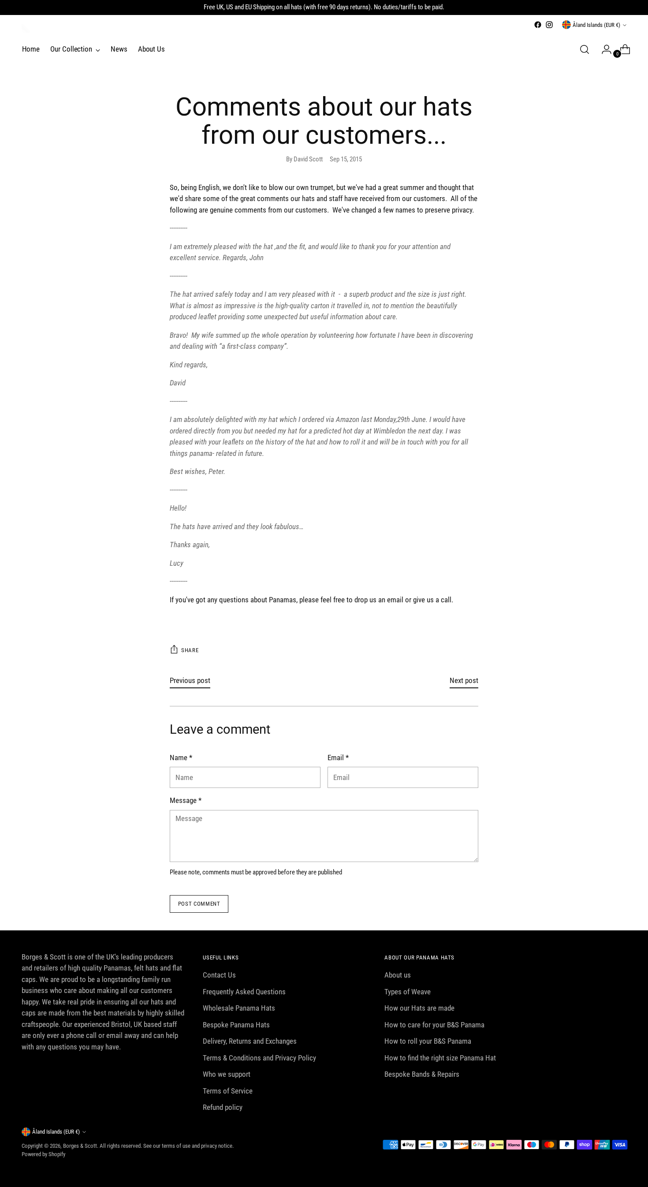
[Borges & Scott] (26, 28)
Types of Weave (407, 991)
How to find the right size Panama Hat (440, 1057)
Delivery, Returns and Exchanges (250, 1041)
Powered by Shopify (43, 1154)
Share (189, 650)
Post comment (199, 903)
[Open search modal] (584, 49)
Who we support (226, 1074)
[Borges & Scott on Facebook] (538, 25)
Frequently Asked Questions (244, 991)
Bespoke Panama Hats (236, 1024)
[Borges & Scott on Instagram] (549, 25)
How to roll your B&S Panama (427, 1041)
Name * (181, 757)
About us (397, 975)
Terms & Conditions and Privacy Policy (259, 1057)
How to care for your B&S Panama (434, 1024)
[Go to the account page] (603, 49)
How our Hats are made (419, 1008)
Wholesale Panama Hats (239, 1008)
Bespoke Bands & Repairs (421, 1074)
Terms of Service (228, 1090)
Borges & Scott (80, 1145)
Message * (185, 800)
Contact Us (219, 975)
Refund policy (222, 1107)
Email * (338, 757)
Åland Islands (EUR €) (596, 25)
